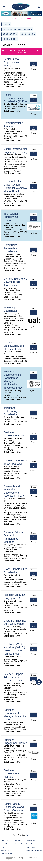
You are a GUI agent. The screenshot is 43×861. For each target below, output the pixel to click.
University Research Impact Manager (15, 462)
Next (28, 835)
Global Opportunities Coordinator (15, 571)
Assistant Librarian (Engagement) (14, 596)
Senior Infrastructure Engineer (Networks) (15, 150)
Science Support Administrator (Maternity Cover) (14, 677)
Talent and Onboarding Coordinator (10, 411)
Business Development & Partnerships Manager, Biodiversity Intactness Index (13, 379)
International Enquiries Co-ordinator (11, 217)
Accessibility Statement (34, 850)
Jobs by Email (6, 850)
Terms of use (30, 841)
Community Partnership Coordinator (10, 248)
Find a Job (4, 841)
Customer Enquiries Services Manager (15, 622)
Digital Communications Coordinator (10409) (15, 98)
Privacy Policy (31, 844)
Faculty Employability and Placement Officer (14, 346)
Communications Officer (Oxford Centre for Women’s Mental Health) (15, 186)
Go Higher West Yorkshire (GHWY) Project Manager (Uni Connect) (14, 649)
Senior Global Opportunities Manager (11, 62)
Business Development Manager (11, 773)
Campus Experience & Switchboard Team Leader (15, 282)
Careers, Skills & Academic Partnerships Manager (13, 537)
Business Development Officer (15, 434)
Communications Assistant (13, 125)
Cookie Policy (30, 847)
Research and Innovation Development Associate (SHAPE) (15, 491)
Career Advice (6, 847)
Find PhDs (4, 844)
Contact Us (19, 844)
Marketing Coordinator (10, 309)
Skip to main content (9, 2)
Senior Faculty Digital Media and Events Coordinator (15, 807)
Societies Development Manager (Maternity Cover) (15, 714)
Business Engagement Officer (15, 741)
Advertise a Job (6, 854)
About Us (18, 841)
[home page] (21, 10)
